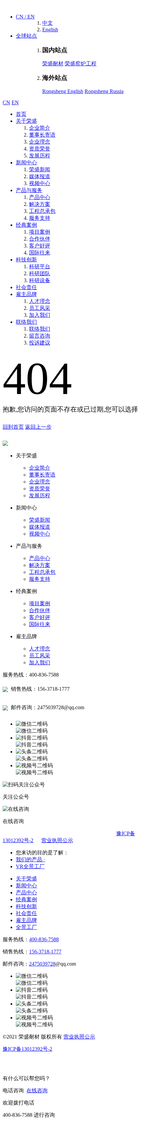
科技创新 (26, 259)
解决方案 (39, 204)
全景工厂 (26, 927)
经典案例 (26, 225)
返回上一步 (38, 427)
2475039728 (42, 964)
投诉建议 (39, 343)
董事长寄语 (42, 135)
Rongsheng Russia (104, 91)
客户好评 (39, 245)
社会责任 (26, 287)
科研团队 (39, 273)
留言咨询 (39, 336)
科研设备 (39, 280)
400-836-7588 (44, 939)
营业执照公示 (57, 840)
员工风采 (39, 308)
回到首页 (13, 427)
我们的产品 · (30, 859)
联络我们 (26, 322)
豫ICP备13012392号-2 (27, 1049)
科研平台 (39, 266)
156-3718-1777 (45, 951)
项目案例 (39, 232)
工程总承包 (42, 211)
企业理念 (39, 142)
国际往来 (39, 252)
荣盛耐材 (52, 63)
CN (6, 102)
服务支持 (39, 218)
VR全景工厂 (30, 866)
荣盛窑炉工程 (80, 63)
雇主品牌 (26, 294)
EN (15, 102)
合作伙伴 (39, 239)
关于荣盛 (26, 121)
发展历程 (39, 155)
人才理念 (39, 301)
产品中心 (39, 197)
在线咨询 (37, 1090)
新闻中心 (26, 162)
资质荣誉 (39, 148)
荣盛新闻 (39, 169)
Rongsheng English (62, 91)
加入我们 (39, 315)
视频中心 (39, 183)
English (50, 29)
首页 (21, 114)
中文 (47, 23)
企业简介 (39, 128)
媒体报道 (39, 176)
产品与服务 (29, 190)
